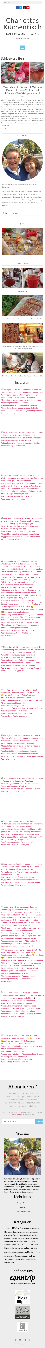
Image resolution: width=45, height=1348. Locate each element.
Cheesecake (34, 1232)
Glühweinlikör (22, 291)
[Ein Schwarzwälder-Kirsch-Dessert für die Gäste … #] (22, 452)
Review (24, 1253)
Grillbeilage (18, 1241)
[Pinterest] (27, 7)
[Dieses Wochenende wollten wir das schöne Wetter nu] (22, 495)
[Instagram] (24, 7)
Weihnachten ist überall (12, 1259)
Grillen (25, 1241)
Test (16, 1256)
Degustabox (8, 1235)
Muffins (36, 1248)
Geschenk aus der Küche (20, 1238)
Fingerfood (34, 1235)
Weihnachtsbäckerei (28, 1259)
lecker (26, 1248)
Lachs (21, 1248)
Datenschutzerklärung (18, 1114)
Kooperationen (22, 1203)
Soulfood (7, 1256)
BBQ (23, 1228)
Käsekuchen (15, 1248)
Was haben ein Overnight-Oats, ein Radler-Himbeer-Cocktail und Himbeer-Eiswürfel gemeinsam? (22, 90)
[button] (22, 48)
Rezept (32, 1252)
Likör (31, 1248)
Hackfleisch (32, 1241)
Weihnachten (29, 1256)
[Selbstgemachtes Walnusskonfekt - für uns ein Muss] (22, 409)
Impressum (22, 1216)
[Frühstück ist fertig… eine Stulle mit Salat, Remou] (22, 710)
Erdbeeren (26, 1235)
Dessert (16, 1235)
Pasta (14, 1253)
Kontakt (22, 1207)
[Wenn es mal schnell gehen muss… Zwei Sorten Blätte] (22, 624)
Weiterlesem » (5, 129)
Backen (16, 1228)
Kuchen (7, 1248)
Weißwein (7, 1262)
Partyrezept (7, 1253)
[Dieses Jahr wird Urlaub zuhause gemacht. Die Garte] (22, 667)
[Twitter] (20, 7)
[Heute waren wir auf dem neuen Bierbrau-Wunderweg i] (22, 581)
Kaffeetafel (20, 1245)
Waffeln (20, 1256)
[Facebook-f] (17, 7)
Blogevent (9, 1232)
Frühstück (7, 1238)
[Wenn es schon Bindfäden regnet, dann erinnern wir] (22, 538)
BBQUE (28, 1228)
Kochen (34, 1244)
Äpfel (12, 1262)
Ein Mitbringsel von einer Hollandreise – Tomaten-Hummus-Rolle (22, 376)
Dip (21, 1235)
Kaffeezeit (27, 1245)
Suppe (12, 1256)
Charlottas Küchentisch (22, 23)
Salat (38, 1252)
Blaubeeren (35, 1228)
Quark (18, 1253)
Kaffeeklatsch (10, 1244)
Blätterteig (18, 1232)
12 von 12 (8, 1228)
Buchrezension (26, 1232)
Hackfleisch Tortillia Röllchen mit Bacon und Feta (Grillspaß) (22, 319)
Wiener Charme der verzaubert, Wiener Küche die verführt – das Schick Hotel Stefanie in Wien (22, 347)
